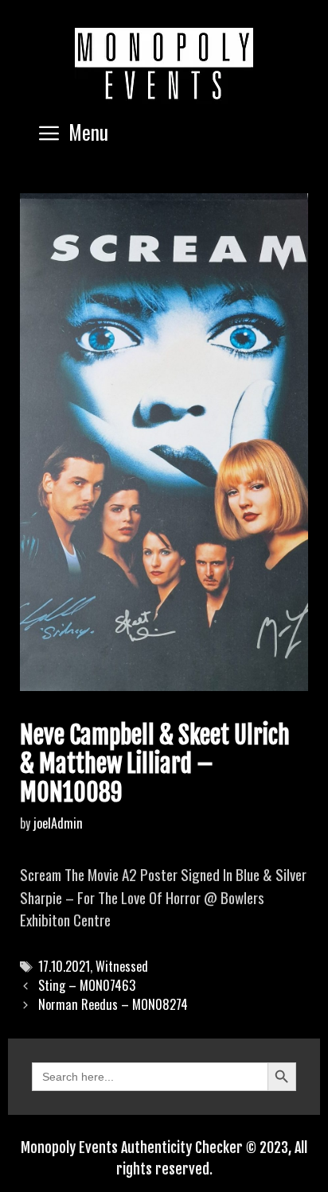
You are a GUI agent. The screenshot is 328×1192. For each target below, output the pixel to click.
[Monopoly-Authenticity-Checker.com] (164, 63)
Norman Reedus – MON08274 (113, 1004)
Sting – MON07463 (86, 985)
